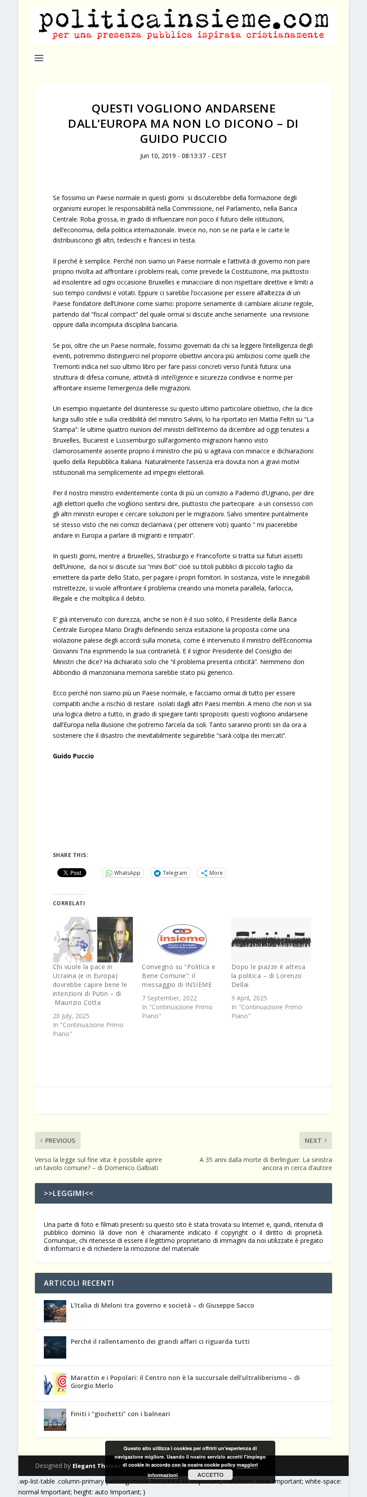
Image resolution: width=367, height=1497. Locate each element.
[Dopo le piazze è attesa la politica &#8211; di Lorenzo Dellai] (271, 940)
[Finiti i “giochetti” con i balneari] (55, 1420)
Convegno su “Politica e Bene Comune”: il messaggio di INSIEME (179, 975)
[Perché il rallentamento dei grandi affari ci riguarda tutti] (55, 1347)
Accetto (210, 1475)
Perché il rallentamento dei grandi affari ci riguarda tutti (160, 1341)
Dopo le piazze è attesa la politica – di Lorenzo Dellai (268, 975)
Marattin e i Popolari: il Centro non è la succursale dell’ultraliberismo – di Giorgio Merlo (185, 1381)
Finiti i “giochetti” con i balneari (120, 1413)
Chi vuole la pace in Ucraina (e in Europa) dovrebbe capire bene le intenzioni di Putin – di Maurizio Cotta (90, 984)
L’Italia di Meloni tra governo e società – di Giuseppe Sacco (162, 1305)
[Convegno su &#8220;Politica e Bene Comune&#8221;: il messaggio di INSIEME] (182, 940)
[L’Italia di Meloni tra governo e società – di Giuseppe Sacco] (55, 1311)
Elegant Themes (97, 1466)
